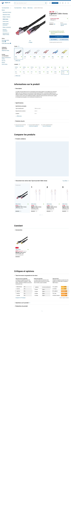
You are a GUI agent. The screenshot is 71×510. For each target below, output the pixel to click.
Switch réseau (4, 64)
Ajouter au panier (60, 36)
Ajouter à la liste (65, 39)
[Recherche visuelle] (45, 3)
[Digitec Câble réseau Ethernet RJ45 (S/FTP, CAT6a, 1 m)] (53, 198)
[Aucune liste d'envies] (65, 3)
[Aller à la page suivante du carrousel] (67, 198)
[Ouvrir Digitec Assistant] (60, 3)
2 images (30, 42)
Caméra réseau (5, 21)
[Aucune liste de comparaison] (63, 3)
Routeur (3, 62)
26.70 (51, 12)
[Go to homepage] (6, 3)
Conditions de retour (20, 126)
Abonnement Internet (7, 12)
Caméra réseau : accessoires (6, 24)
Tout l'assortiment (5, 7)
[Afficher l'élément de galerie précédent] (14, 25)
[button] (67, 18)
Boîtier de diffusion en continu (6, 58)
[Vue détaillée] (24, 291)
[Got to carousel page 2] (30, 40)
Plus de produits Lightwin (63, 24)
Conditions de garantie (33, 126)
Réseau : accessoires (7, 27)
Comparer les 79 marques (20, 297)
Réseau (3, 10)
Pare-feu (3, 60)
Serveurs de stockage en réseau (6, 34)
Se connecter (55, 2)
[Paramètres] (50, 3)
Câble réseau (5, 19)
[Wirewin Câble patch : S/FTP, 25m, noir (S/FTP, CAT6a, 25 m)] (22, 245)
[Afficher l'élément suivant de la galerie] (47, 25)
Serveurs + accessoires (5, 30)
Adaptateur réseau (6, 14)
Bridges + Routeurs (6, 16)
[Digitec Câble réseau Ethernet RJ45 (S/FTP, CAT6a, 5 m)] (37, 198)
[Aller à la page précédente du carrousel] (16, 198)
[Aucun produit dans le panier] (68, 3)
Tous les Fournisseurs (46, 126)
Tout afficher (64, 180)
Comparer (55, 39)
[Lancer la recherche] (15, 3)
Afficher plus (17, 60)
